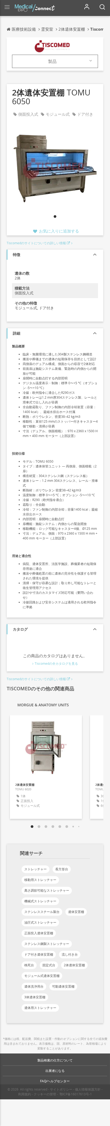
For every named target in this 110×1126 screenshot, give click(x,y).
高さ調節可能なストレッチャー (46, 890)
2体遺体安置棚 (74, 965)
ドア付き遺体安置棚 (38, 954)
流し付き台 (70, 954)
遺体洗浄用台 (34, 986)
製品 (52, 61)
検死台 (29, 965)
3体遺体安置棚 (34, 997)
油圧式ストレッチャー (40, 922)
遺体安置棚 (76, 911)
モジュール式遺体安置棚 (42, 975)
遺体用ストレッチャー (40, 1007)
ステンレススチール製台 (42, 911)
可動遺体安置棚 (63, 986)
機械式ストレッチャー (40, 901)
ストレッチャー (35, 869)
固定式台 (48, 965)
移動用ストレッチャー (40, 879)
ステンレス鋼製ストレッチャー (46, 943)
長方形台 (61, 869)
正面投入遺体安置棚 (38, 933)
